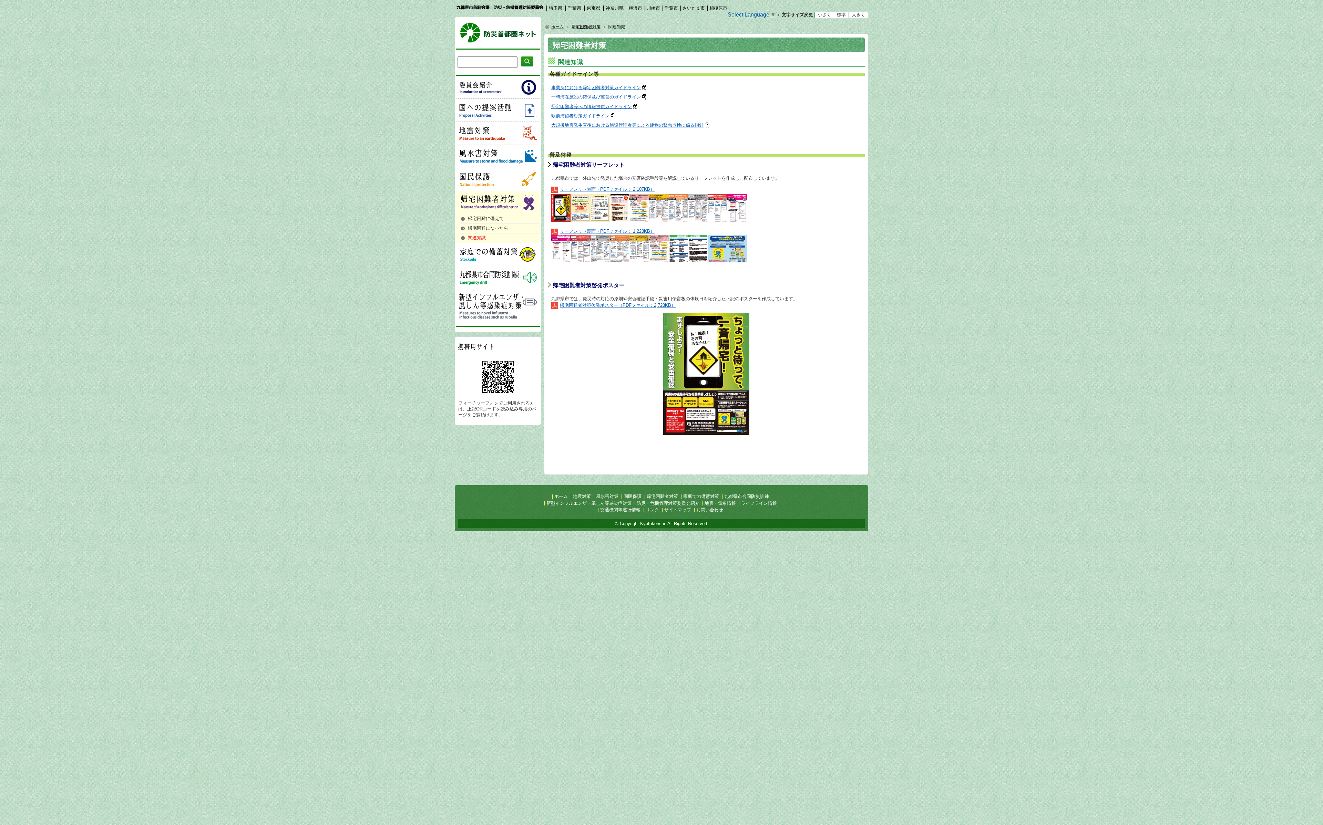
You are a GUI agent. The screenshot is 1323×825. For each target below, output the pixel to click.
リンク (652, 509)
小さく (824, 14)
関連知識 (477, 237)
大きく (858, 14)
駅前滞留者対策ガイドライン (580, 115)
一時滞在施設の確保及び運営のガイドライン (596, 97)
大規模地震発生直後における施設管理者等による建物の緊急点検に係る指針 (627, 125)
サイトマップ (677, 509)
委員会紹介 (497, 87)
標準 (841, 14)
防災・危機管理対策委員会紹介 (668, 503)
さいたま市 (694, 8)
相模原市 (718, 8)
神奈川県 (615, 8)
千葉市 (671, 8)
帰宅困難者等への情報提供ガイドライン (591, 106)
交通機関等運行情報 (620, 509)
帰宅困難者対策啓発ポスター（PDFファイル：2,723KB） (618, 305)
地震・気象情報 (720, 503)
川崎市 (653, 8)
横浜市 (635, 8)
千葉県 (574, 8)
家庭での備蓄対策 (497, 254)
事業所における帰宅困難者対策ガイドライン (596, 87)
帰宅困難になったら (488, 228)
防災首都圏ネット (498, 32)
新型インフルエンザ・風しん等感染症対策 (497, 305)
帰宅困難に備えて (486, 218)
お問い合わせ (709, 509)
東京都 (593, 8)
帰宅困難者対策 (497, 202)
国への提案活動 (497, 110)
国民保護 (497, 179)
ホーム (557, 26)
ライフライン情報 (759, 503)
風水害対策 (497, 156)
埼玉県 (555, 8)
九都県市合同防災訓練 (497, 277)
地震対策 (497, 133)
